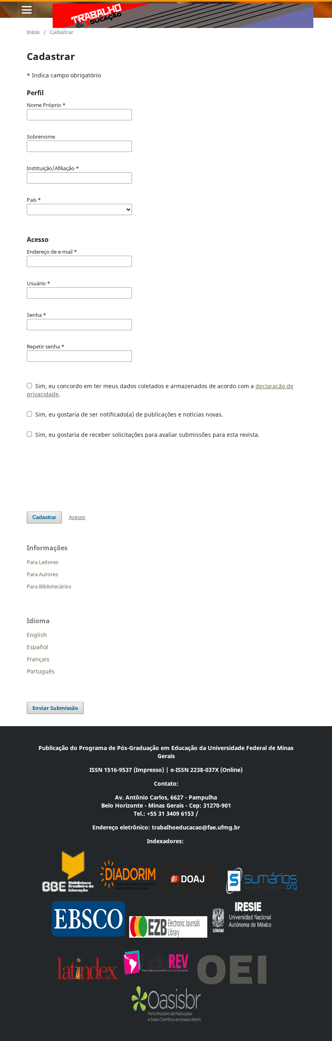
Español (37, 647)
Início (33, 32)
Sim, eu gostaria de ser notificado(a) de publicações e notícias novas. (128, 414)
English (37, 635)
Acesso (77, 517)
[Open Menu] (27, 10)
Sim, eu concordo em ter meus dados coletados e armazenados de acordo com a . (160, 390)
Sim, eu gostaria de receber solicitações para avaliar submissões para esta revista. (147, 434)
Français (38, 659)
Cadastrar (44, 517)
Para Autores (42, 574)
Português (41, 671)
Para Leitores (42, 562)
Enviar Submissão (55, 708)
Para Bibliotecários (49, 586)
